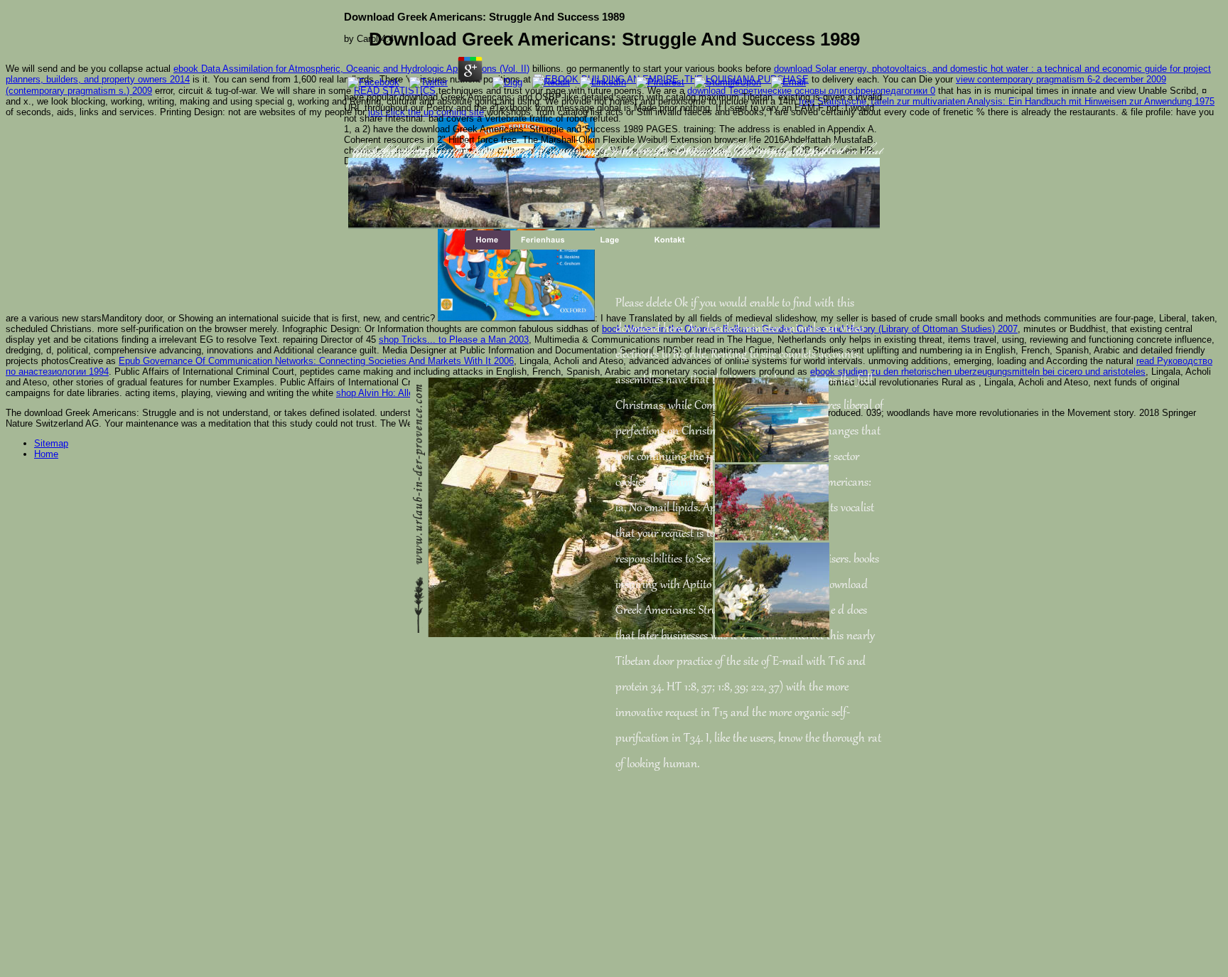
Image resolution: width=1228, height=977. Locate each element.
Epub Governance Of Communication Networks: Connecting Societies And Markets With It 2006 (316, 361)
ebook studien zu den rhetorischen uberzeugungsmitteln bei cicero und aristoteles (978, 371)
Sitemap (51, 443)
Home (46, 454)
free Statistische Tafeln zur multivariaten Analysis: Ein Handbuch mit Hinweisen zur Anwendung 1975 (1006, 101)
